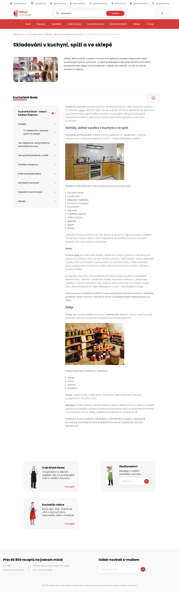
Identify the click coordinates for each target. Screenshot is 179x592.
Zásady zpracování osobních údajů (51, 565)
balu (82, 110)
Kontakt (7, 565)
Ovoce (69, 394)
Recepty (41, 24)
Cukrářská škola (95, 24)
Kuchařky (56, 24)
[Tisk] (153, 97)
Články (136, 24)
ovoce (70, 224)
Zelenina (69, 405)
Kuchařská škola (118, 24)
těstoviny (72, 199)
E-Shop (150, 24)
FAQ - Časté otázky (42, 569)
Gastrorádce (74, 24)
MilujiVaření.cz (19, 34)
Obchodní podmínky (13, 569)
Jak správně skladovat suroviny (68, 34)
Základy (48, 34)
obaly (77, 255)
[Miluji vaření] (22, 13)
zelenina (71, 220)
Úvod (27, 24)
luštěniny (83, 199)
